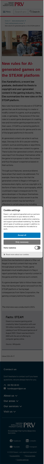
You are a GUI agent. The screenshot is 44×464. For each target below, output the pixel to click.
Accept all (22, 235)
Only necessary (22, 242)
